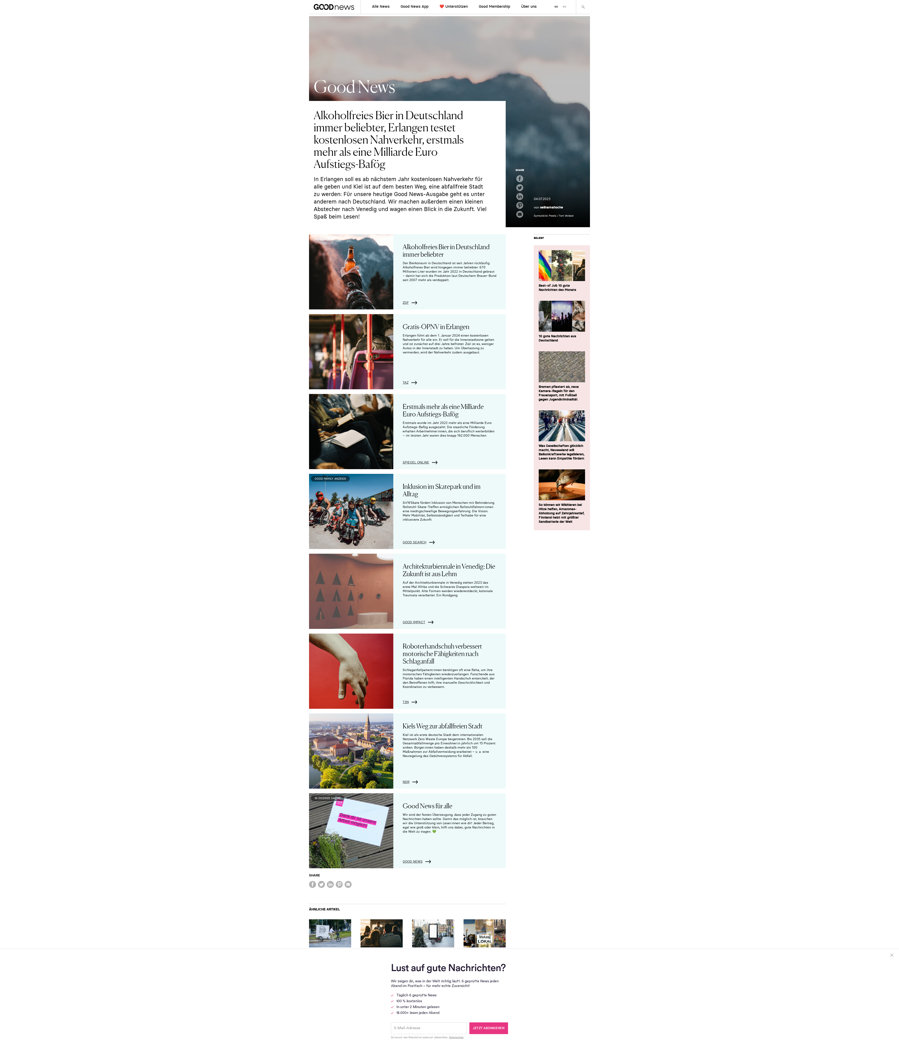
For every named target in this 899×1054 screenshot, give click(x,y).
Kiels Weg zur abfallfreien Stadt (443, 725)
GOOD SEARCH (414, 542)
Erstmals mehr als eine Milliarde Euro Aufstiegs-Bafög (443, 409)
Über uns (529, 6)
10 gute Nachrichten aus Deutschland (557, 338)
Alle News (381, 6)
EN (564, 6)
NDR (406, 782)
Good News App (414, 6)
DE (556, 6)
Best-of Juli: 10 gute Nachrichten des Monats (557, 287)
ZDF (406, 303)
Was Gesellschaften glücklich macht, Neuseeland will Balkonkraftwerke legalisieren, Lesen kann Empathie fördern (561, 452)
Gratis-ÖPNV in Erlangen (436, 326)
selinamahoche (551, 207)
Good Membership (494, 6)
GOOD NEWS (413, 861)
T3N (406, 702)
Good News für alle (427, 805)
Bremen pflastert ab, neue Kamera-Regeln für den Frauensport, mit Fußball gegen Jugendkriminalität (559, 393)
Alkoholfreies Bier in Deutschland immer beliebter (446, 250)
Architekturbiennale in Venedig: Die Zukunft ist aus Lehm (449, 569)
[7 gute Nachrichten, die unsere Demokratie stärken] (485, 933)
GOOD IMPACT (414, 622)
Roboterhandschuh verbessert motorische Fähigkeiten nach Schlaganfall (442, 653)
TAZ (406, 382)
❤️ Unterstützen (453, 6)
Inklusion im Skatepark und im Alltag (442, 489)
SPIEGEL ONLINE (416, 462)
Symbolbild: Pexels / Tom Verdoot (554, 215)
